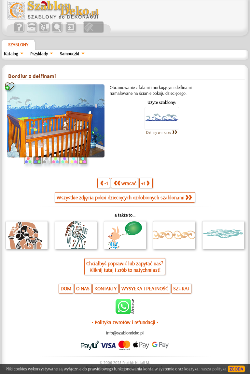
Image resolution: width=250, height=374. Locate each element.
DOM (66, 288)
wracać (128, 183)
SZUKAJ (181, 288)
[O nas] (19, 31)
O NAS (83, 288)
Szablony (18, 44)
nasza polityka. (214, 369)
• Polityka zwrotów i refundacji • (125, 322)
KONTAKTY (105, 288)
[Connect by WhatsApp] (125, 313)
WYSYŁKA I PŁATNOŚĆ (144, 288)
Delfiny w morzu (158, 132)
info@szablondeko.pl (125, 333)
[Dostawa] (44, 31)
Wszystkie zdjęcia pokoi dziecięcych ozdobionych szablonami (121, 197)
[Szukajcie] (57, 31)
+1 (143, 183)
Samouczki (69, 53)
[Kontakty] (31, 31)
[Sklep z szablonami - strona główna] (58, 18)
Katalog (11, 53)
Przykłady (39, 53)
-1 (106, 183)
